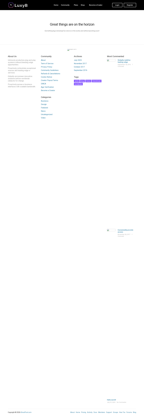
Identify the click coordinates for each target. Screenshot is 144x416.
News (43, 111)
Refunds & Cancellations (50, 74)
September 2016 (80, 70)
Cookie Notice (46, 77)
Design (44, 104)
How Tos (122, 412)
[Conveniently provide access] (111, 313)
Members (101, 412)
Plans (76, 5)
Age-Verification (47, 87)
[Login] (108, 5)
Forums (129, 412)
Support (109, 412)
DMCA (43, 84)
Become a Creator (95, 5)
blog (82, 81)
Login (117, 5)
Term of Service (47, 63)
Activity (89, 412)
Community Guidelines (49, 70)
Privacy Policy (46, 67)
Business (44, 101)
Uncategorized (46, 114)
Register (130, 5)
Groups (115, 412)
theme (88, 81)
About (43, 60)
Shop (83, 5)
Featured (44, 108)
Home (56, 5)
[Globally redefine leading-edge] (111, 143)
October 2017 (79, 67)
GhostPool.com (26, 412)
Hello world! (111, 400)
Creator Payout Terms (49, 80)
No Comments (121, 402)
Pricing (83, 412)
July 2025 (78, 60)
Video (43, 118)
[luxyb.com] (22, 5)
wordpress (78, 84)
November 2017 (80, 63)
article (77, 81)
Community (65, 5)
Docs (95, 412)
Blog (134, 412)
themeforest (97, 81)
